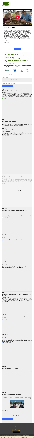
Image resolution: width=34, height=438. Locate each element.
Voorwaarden (27, 435)
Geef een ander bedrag (8, 86)
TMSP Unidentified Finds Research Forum (16, 429)
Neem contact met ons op (29, 434)
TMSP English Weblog (15, 426)
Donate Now (17, 48)
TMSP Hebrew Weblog (15, 427)
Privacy (24, 435)
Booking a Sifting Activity (16, 430)
